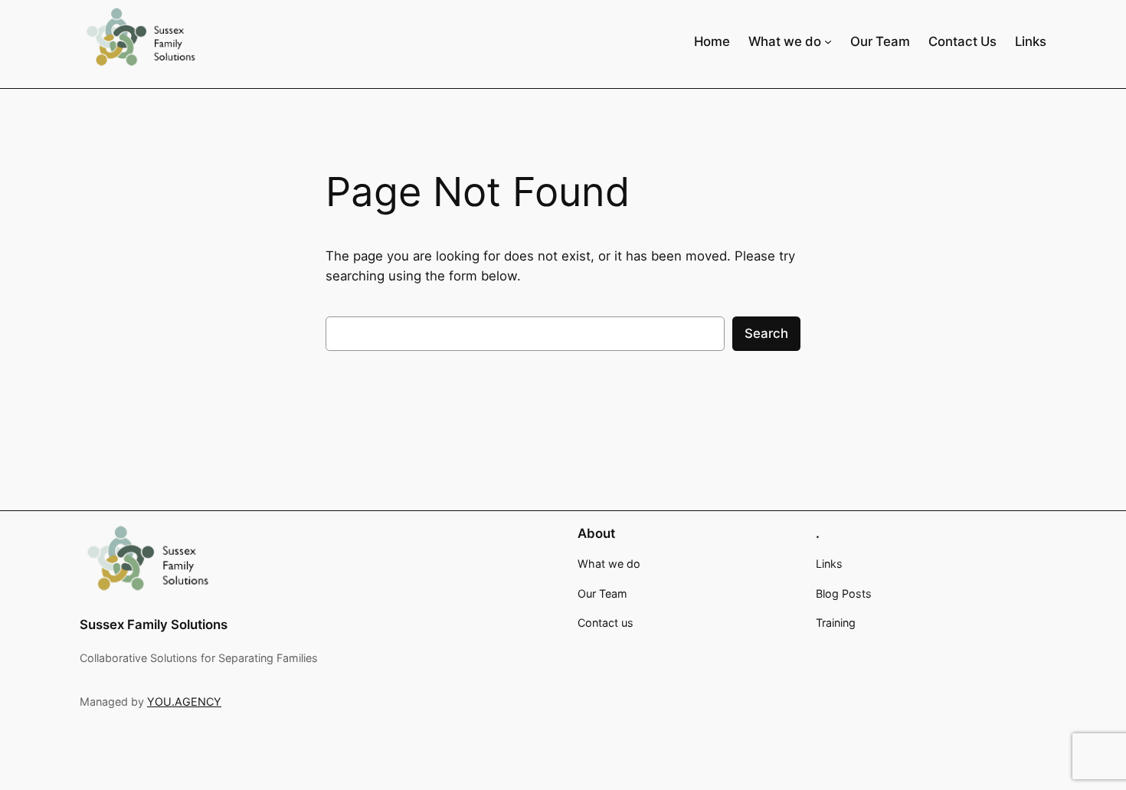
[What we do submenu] (828, 40)
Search (766, 333)
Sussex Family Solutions (153, 624)
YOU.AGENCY (184, 701)
